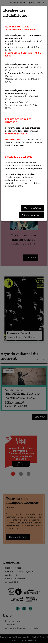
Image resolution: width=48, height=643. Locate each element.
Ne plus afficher (32, 208)
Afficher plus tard (31, 215)
